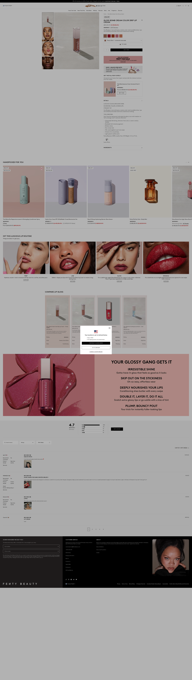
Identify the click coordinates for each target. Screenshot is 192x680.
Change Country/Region (96, 351)
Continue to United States (96, 343)
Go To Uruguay (96, 347)
